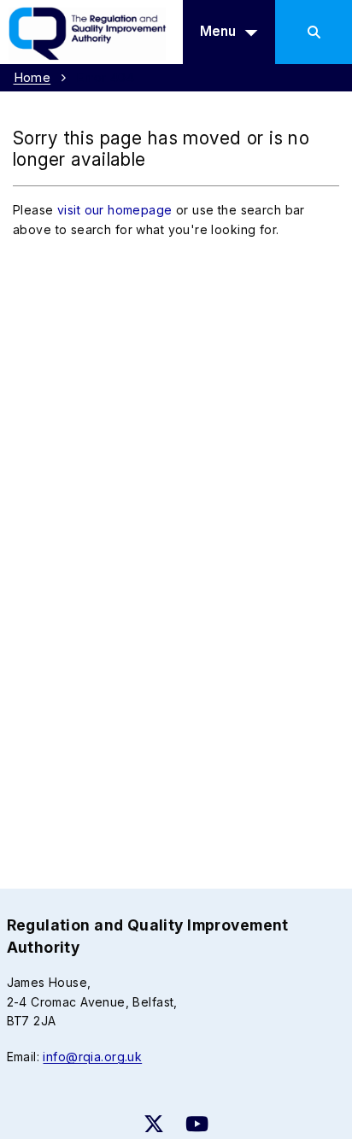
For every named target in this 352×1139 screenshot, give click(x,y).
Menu (218, 31)
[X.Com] (153, 1123)
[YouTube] (197, 1123)
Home (32, 77)
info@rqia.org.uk (92, 1056)
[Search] (313, 32)
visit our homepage (115, 210)
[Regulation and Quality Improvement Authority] (92, 30)
